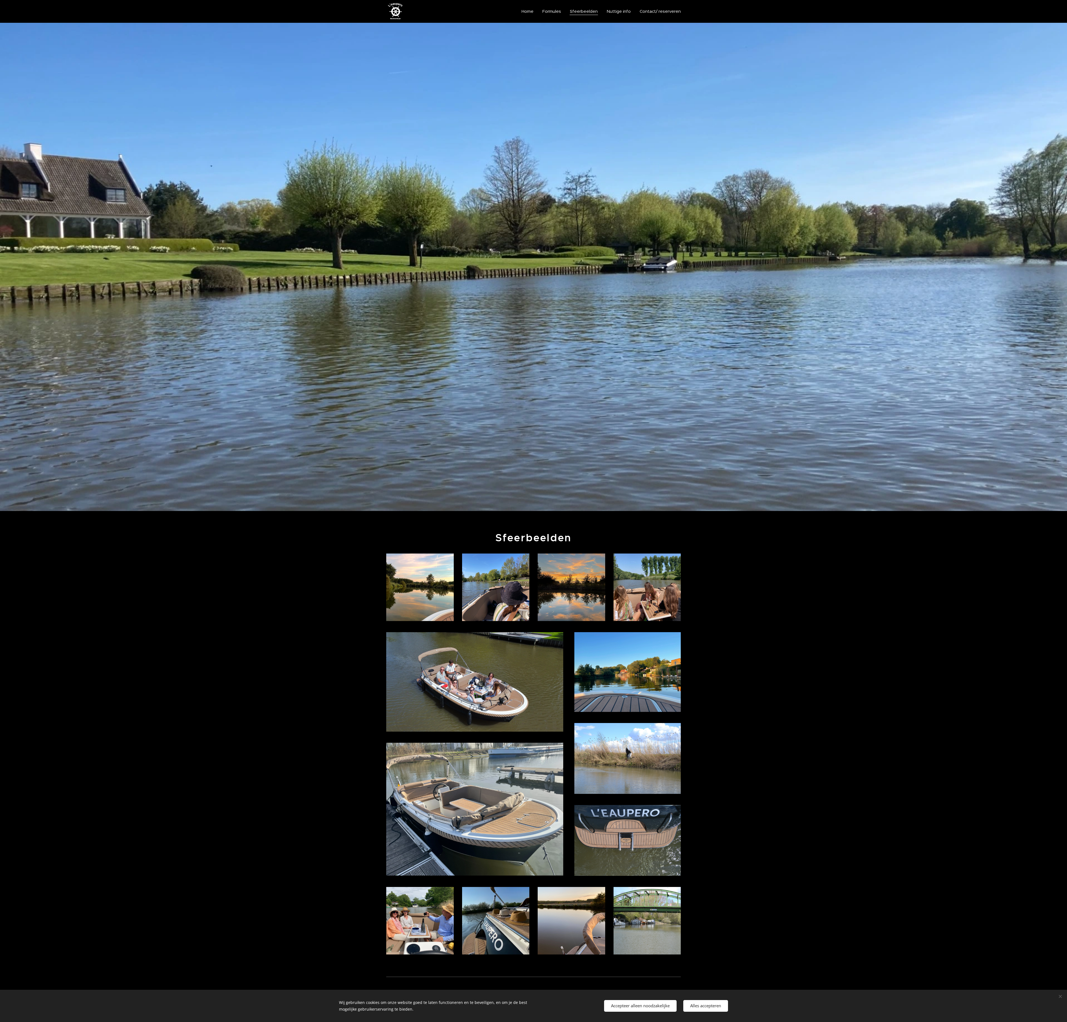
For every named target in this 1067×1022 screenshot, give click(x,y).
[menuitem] (529, 11)
